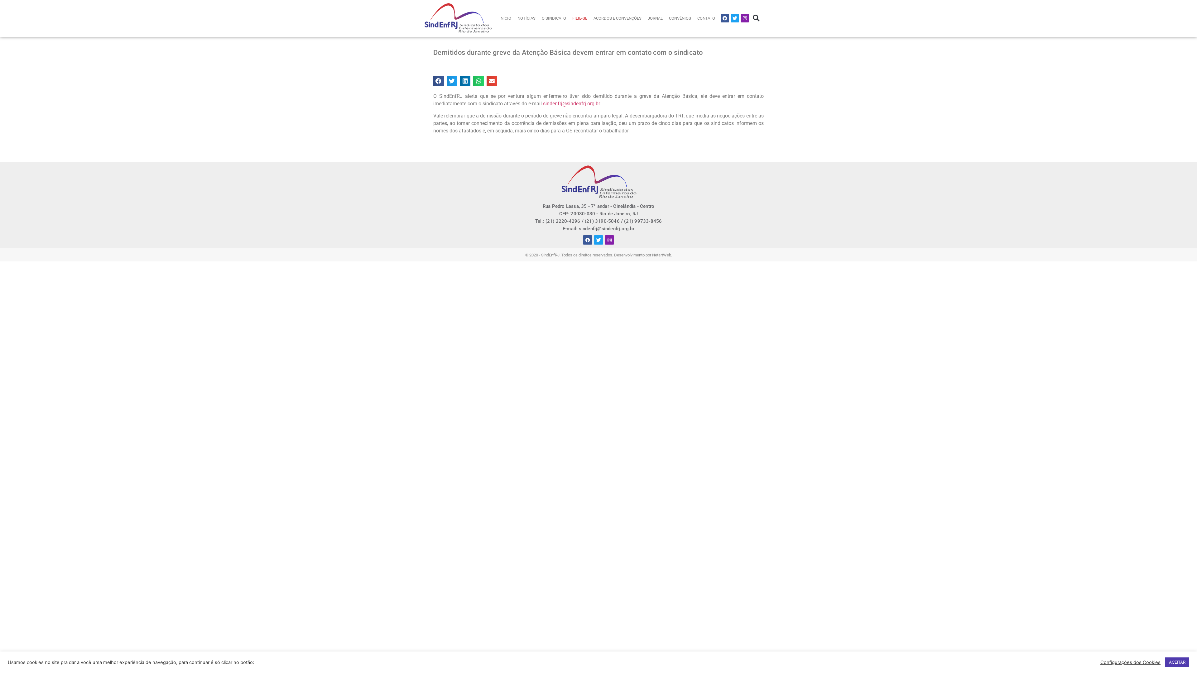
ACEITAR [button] (1177, 662)
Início (505, 18)
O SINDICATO (554, 18)
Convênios (680, 18)
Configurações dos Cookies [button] (1130, 662)
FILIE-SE (579, 18)
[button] (756, 18)
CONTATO (706, 18)
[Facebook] (725, 18)
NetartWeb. (662, 255)
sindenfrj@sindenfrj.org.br (571, 104)
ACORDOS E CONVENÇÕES (618, 18)
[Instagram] (745, 18)
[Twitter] (735, 18)
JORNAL (655, 18)
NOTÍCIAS (526, 18)
